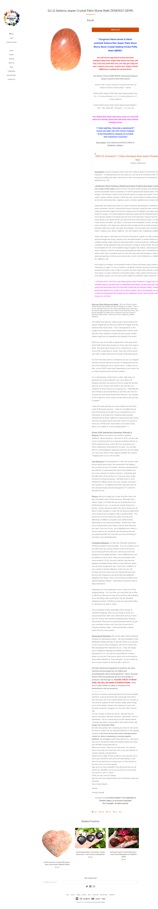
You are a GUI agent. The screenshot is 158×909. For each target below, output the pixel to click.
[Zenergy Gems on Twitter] (87, 887)
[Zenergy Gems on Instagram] (94, 887)
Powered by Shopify (99, 902)
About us (11, 63)
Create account (11, 42)
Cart (12, 34)
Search (11, 54)
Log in (11, 38)
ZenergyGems (90, 14)
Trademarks (11, 71)
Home (11, 50)
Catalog (11, 59)
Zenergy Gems (90, 902)
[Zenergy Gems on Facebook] (90, 887)
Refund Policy (11, 75)
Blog (11, 67)
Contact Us (11, 79)
